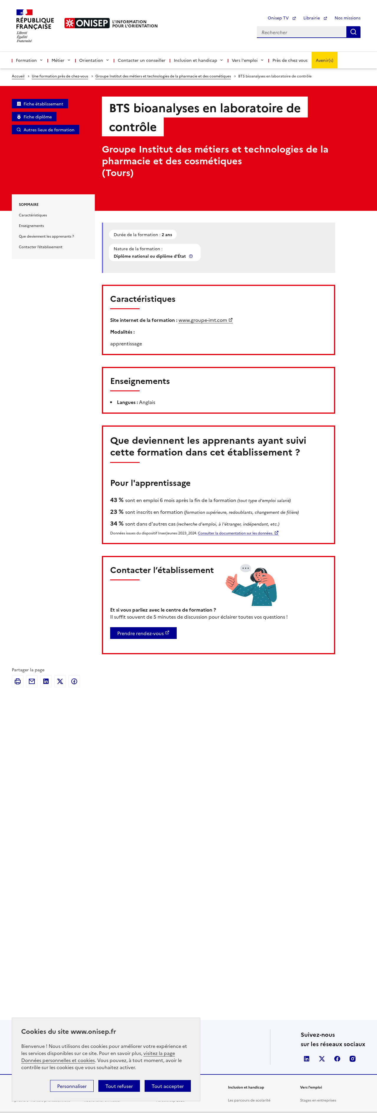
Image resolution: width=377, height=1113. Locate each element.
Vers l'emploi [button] (245, 60)
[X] (60, 681)
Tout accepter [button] (168, 1086)
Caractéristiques (33, 214)
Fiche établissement (43, 104)
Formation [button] (26, 60)
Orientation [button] (91, 60)
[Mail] (32, 681)
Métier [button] (58, 60)
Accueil (18, 75)
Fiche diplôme (38, 117)
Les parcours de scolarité (249, 1099)
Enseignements (31, 225)
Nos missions (348, 18)
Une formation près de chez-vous (60, 75)
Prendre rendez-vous (140, 633)
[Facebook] (74, 681)
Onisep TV (279, 18)
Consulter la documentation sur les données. (235, 532)
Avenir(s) (324, 60)
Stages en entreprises (318, 1099)
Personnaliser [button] (72, 1086)
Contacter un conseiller (142, 60)
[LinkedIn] (46, 681)
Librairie (312, 18)
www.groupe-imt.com (202, 320)
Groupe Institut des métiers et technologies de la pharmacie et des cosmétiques (163, 75)
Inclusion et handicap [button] (195, 60)
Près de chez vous (289, 60)
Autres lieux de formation (49, 129)
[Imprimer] (18, 681)
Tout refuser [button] (119, 1086)
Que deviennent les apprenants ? (46, 235)
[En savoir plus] (191, 256)
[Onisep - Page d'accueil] (87, 23)
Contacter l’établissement (40, 246)
